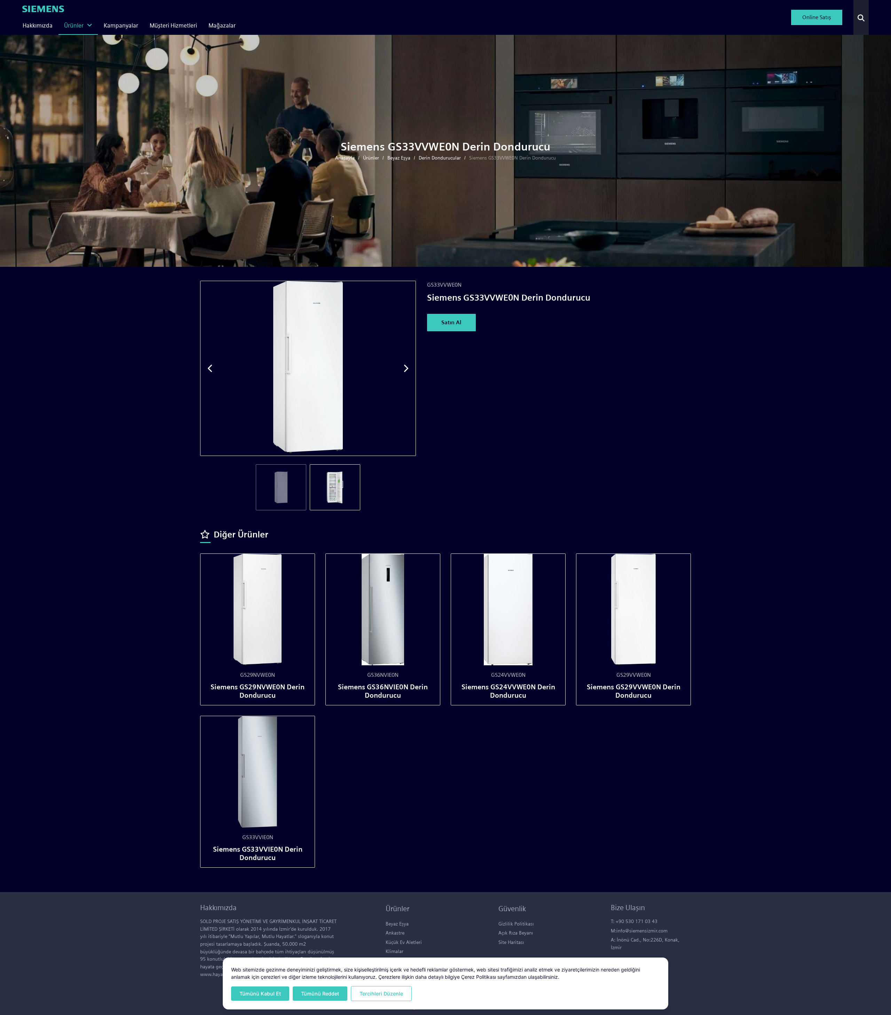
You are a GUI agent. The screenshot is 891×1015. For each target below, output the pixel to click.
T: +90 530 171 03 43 (634, 921)
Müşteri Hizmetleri (173, 25)
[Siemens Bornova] (43, 8)
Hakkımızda (38, 25)
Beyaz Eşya (397, 924)
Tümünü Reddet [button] (320, 994)
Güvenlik (512, 908)
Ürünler (74, 25)
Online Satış (816, 17)
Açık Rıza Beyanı (515, 933)
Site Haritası (511, 942)
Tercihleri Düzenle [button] (381, 994)
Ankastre (395, 933)
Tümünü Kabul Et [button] (260, 994)
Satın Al (451, 322)
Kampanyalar (121, 25)
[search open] (861, 17)
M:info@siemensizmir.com (639, 930)
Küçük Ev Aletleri (404, 942)
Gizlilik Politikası (516, 924)
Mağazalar (222, 25)
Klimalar (394, 951)
